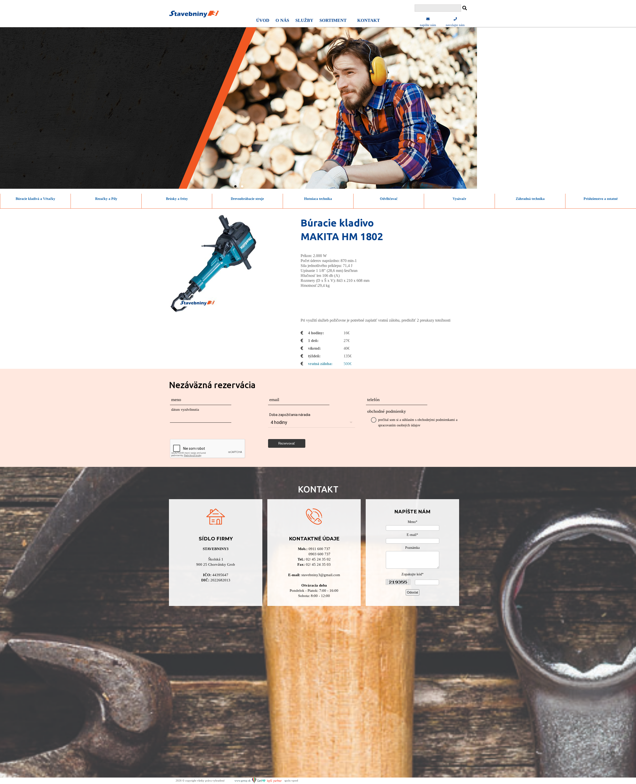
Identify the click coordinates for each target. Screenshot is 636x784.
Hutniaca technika (318, 199)
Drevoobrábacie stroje (247, 199)
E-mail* (412, 535)
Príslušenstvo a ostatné (601, 199)
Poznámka (412, 548)
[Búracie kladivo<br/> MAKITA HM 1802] (218, 263)
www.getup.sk (243, 780)
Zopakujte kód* (412, 574)
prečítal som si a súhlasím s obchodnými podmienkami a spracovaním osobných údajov (417, 422)
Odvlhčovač (389, 199)
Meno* (412, 522)
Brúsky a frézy (177, 199)
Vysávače (459, 199)
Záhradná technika (530, 199)
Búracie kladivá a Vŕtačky (35, 199)
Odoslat (412, 592)
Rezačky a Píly (106, 199)
